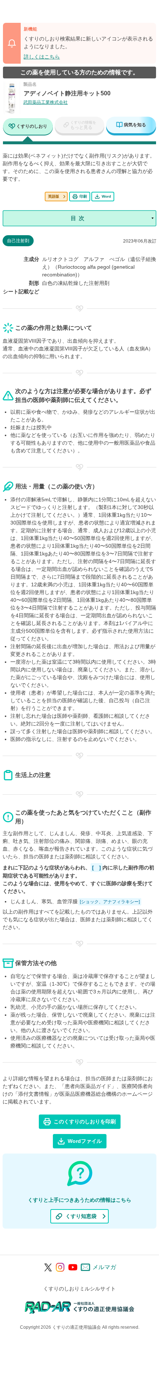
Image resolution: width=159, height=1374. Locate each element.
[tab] (28, 127)
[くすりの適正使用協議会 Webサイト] (80, 1307)
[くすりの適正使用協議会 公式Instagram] (60, 1267)
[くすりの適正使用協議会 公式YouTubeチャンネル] (73, 1267)
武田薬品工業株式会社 (45, 102)
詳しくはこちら (42, 57)
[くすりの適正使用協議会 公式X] (48, 1267)
